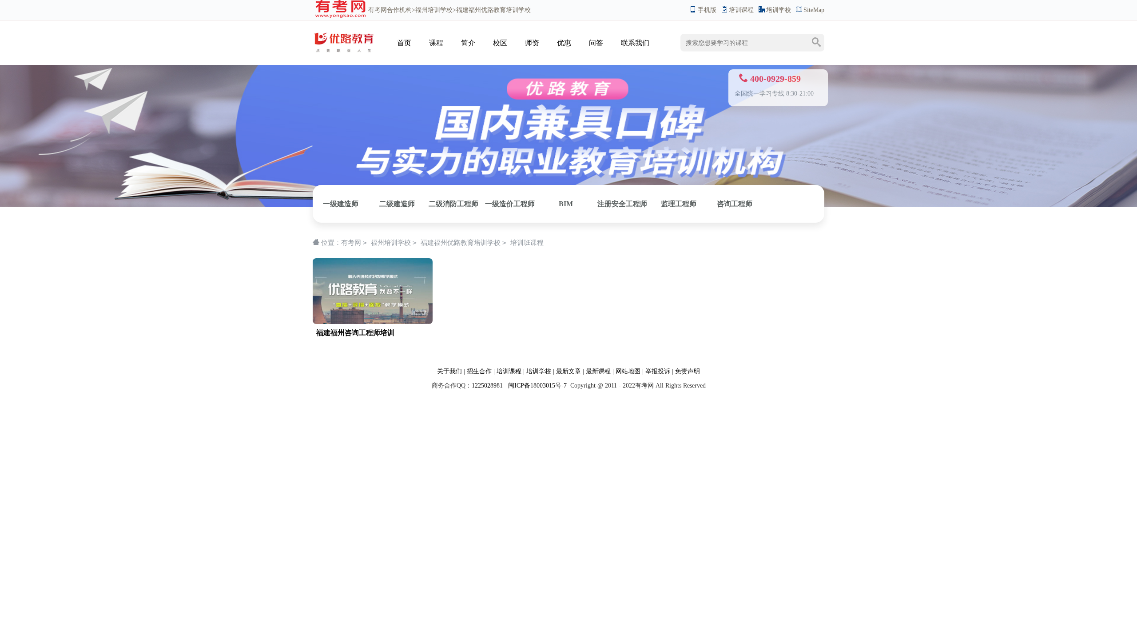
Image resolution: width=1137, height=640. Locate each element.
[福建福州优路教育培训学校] (344, 34)
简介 (468, 43)
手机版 (707, 10)
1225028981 (487, 385)
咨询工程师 (734, 204)
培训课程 (741, 10)
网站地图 (628, 371)
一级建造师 (340, 204)
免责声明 (687, 371)
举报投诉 (657, 371)
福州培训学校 (434, 10)
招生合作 (479, 371)
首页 (404, 43)
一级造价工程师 (510, 204)
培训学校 (778, 10)
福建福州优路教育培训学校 (461, 242)
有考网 (377, 10)
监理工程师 (678, 204)
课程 (436, 43)
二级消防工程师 (453, 204)
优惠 (564, 43)
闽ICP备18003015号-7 (536, 385)
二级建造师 (397, 204)
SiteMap (813, 10)
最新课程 (598, 371)
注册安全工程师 (622, 204)
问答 (596, 43)
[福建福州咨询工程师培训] (373, 263)
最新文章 (568, 371)
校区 (500, 43)
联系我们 (635, 43)
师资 (532, 43)
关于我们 (449, 371)
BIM (566, 204)
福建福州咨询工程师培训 (355, 332)
